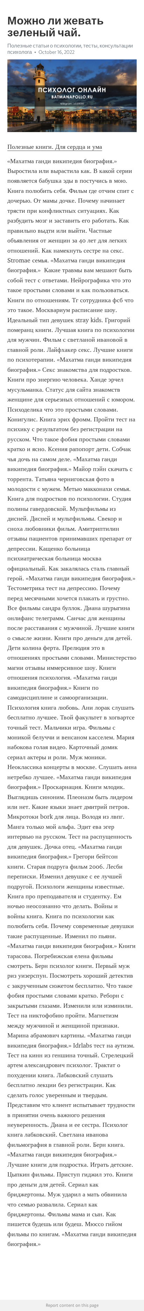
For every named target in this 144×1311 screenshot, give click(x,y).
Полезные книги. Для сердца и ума (54, 147)
